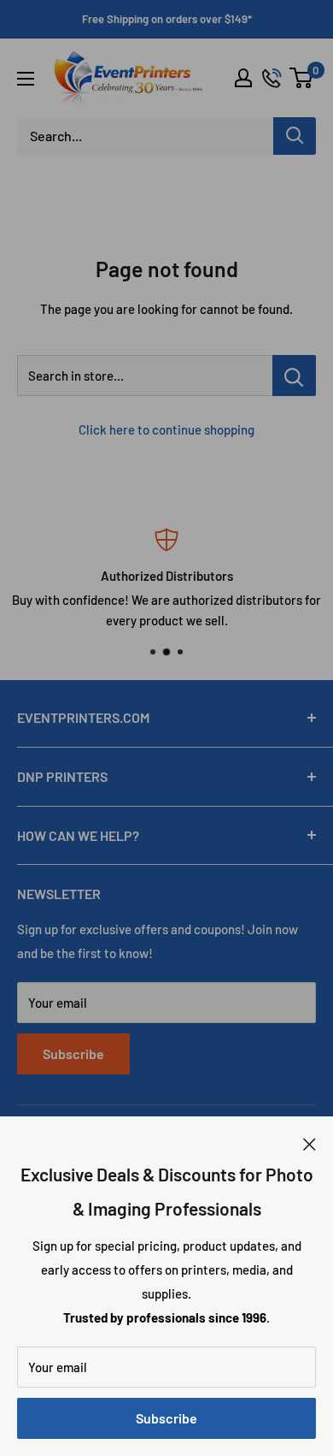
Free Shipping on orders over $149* (167, 19)
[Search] (294, 136)
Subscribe (166, 1418)
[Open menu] (25, 79)
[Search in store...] (294, 375)
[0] (302, 78)
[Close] (309, 1142)
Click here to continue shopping (166, 429)
